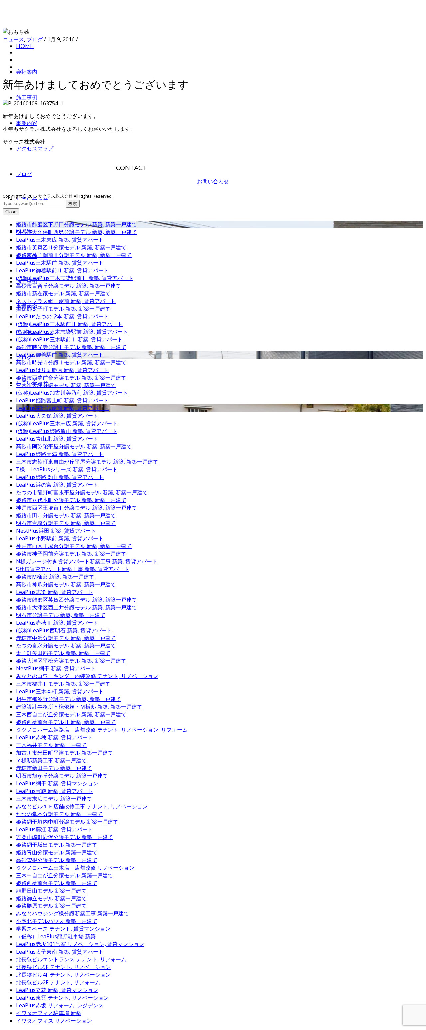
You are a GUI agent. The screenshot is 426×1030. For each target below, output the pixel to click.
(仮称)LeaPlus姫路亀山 (66, 431)
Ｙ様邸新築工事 (51, 760)
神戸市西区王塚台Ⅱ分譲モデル (76, 507)
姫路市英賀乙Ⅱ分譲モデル (71, 247)
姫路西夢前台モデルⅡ (66, 722)
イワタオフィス (54, 1020)
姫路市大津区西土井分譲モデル (76, 607)
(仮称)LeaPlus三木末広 (66, 423)
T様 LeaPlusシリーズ (67, 469)
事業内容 (26, 123)
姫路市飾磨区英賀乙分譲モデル (76, 599)
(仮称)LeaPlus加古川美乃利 (72, 392)
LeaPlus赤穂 (54, 737)
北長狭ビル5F (63, 967)
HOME (25, 46)
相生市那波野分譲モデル (68, 699)
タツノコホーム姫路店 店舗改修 (102, 729)
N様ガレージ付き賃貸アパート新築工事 (86, 561)
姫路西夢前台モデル (56, 883)
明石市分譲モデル (60, 615)
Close (10, 211)
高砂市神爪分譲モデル (66, 584)
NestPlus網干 (56, 668)
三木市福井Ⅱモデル (63, 683)
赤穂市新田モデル (54, 768)
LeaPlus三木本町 (60, 691)
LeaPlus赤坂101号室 (80, 944)
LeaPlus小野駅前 (60, 538)
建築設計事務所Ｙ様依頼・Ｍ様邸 (79, 706)
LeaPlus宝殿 (54, 791)
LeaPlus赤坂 (60, 1005)
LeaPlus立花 (57, 990)
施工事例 (26, 97)
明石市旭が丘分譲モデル (62, 775)
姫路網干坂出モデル (56, 844)
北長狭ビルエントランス (71, 959)
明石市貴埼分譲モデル (66, 523)
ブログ (24, 174)
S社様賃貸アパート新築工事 (72, 569)
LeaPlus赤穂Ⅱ (57, 622)
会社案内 (26, 72)
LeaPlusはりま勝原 (62, 370)
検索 (72, 203)
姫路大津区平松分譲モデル (71, 660)
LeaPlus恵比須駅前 (62, 408)
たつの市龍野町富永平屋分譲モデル (82, 492)
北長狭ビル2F (58, 982)
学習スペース (63, 928)
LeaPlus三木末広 (60, 239)
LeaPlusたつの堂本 (62, 316)
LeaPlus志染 (54, 592)
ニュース (13, 39)
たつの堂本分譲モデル (59, 814)
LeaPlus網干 (57, 783)
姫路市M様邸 (55, 576)
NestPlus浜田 (56, 530)
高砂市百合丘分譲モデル (68, 285)
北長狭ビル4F (63, 974)
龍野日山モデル (51, 890)
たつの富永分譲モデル (66, 645)
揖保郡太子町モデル (63, 308)
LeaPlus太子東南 (60, 951)
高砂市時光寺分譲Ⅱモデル (71, 347)
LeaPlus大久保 (57, 415)
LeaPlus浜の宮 (57, 484)
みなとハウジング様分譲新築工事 (72, 913)
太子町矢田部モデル (63, 653)
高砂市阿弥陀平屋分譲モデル (74, 446)
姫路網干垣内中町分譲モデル (67, 821)
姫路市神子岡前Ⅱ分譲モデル (74, 255)
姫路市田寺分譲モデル (66, 515)
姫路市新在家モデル (63, 293)
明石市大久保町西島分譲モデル (76, 232)
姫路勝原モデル (51, 905)
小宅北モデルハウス (56, 921)
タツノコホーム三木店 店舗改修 (75, 867)
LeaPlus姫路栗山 (60, 477)
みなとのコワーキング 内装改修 (87, 676)
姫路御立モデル (51, 898)
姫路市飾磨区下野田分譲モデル (76, 224)
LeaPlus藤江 (54, 829)
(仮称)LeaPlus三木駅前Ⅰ (69, 339)
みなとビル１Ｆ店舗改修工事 (82, 806)
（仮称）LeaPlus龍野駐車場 (56, 936)
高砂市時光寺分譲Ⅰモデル (71, 362)
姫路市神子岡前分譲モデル (71, 553)
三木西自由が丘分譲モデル (71, 714)
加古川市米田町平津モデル (64, 752)
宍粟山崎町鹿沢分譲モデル (64, 837)
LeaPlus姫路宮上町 (62, 400)
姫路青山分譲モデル (56, 852)
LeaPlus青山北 (57, 438)
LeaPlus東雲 (62, 997)
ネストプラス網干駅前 (66, 301)
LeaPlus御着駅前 (60, 354)
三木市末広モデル (54, 798)
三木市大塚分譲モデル (66, 385)
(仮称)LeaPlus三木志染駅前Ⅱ (74, 278)
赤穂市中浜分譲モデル (66, 638)
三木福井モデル (51, 745)
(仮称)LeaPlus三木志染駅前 (72, 331)
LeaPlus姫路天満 (60, 454)
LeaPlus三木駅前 (60, 262)
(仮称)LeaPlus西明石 (64, 630)
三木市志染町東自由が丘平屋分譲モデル (87, 461)
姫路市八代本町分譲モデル (71, 500)
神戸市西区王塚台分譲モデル (74, 546)
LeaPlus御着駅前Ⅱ (62, 270)
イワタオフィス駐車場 (48, 1013)
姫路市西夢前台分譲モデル (71, 377)
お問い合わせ (213, 181)
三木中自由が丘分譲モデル (64, 875)
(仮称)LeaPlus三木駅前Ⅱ (69, 324)
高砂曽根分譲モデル (56, 860)
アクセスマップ (34, 148)
